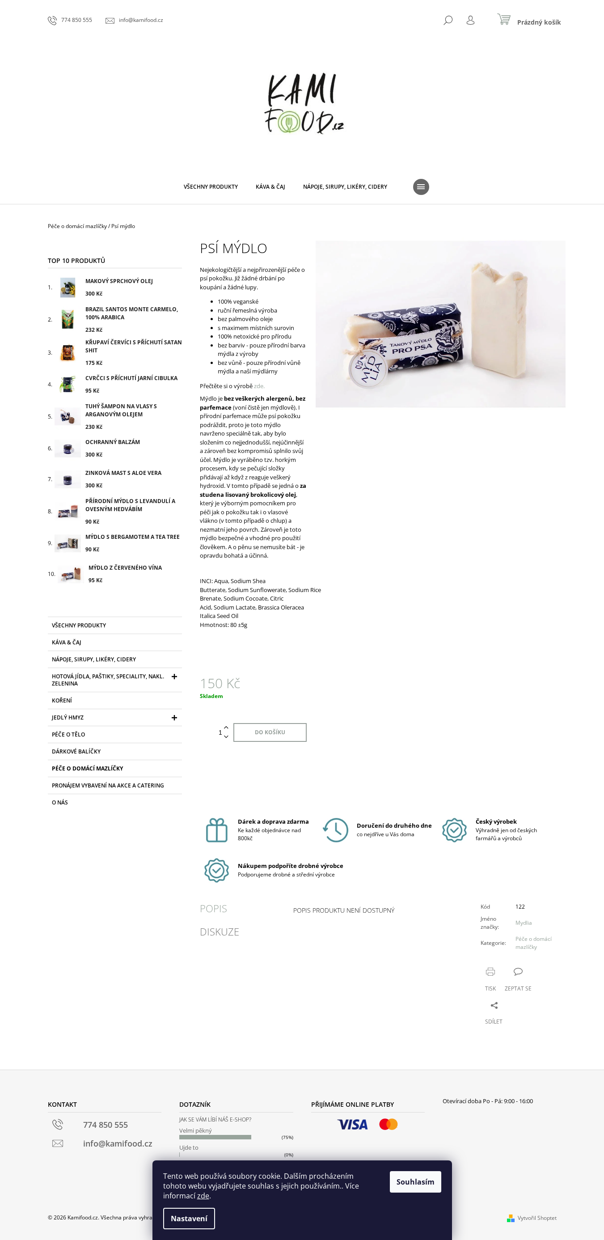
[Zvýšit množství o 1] (226, 727)
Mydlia (523, 923)
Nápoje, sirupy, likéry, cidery (94, 659)
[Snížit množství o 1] (226, 737)
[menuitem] (211, 187)
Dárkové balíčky (76, 751)
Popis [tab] (213, 908)
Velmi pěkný (195, 1130)
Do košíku (270, 732)
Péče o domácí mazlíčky (87, 768)
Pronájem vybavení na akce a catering (108, 785)
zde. (259, 386)
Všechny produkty (79, 625)
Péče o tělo (68, 734)
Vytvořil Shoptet (537, 1218)
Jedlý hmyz (68, 717)
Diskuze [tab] (219, 931)
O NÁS (60, 802)
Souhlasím (416, 1182)
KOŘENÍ (62, 700)
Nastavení (189, 1218)
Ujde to (189, 1147)
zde (203, 1196)
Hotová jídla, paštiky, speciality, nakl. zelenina (108, 680)
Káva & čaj (66, 642)
